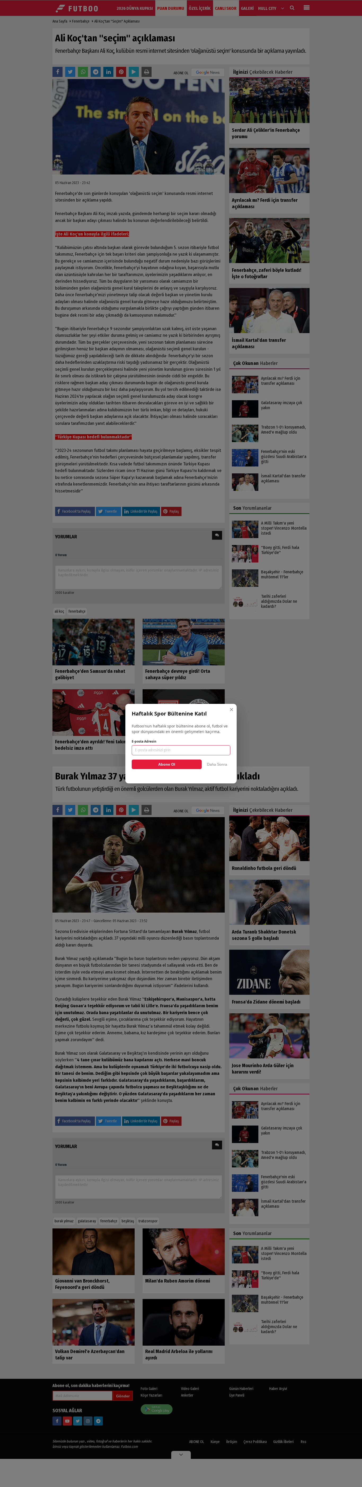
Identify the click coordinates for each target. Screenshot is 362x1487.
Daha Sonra (217, 764)
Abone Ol (166, 764)
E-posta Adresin (144, 741)
